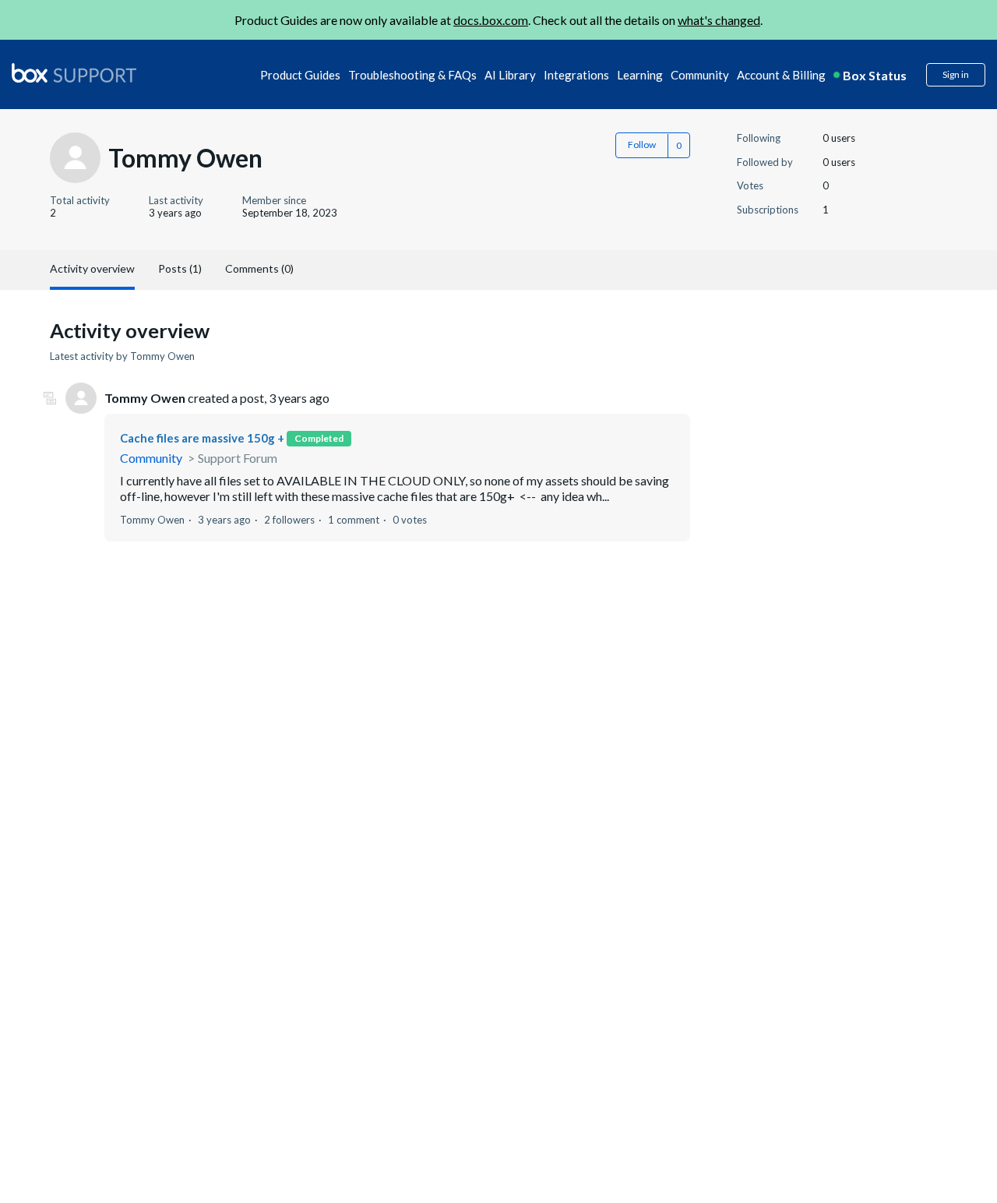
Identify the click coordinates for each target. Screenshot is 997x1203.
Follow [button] (642, 144)
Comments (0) (259, 268)
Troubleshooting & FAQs (412, 75)
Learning (640, 75)
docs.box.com (490, 19)
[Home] (74, 74)
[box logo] (74, 72)
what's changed (719, 19)
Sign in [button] (955, 74)
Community (700, 75)
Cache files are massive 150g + (202, 438)
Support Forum (237, 457)
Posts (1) (180, 268)
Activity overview (92, 268)
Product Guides (300, 75)
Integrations (576, 75)
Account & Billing (781, 75)
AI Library (510, 75)
